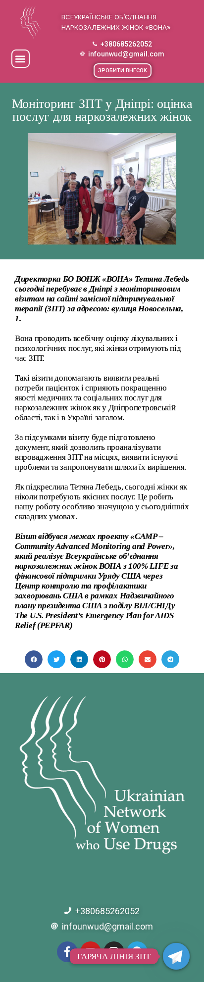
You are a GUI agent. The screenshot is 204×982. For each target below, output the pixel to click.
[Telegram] (137, 951)
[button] (20, 58)
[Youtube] (90, 951)
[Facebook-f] (67, 951)
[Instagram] (113, 951)
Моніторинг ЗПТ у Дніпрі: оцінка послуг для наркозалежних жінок (102, 110)
